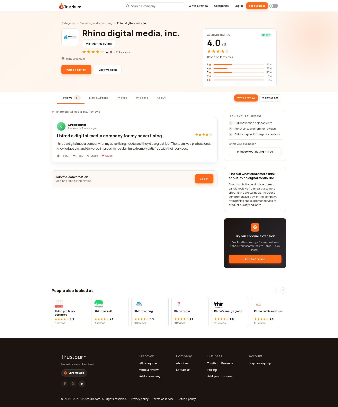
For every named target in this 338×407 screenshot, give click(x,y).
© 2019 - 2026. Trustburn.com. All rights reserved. (94, 399)
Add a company (149, 376)
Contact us (183, 370)
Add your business (219, 376)
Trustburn (74, 356)
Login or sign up (260, 363)
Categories (221, 6)
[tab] (70, 98)
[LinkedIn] (81, 383)
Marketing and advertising (96, 23)
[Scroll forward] (283, 290)
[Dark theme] (274, 6)
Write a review (198, 6)
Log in (239, 6)
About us (182, 363)
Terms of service (163, 399)
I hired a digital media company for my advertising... (111, 136)
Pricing (212, 370)
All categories (148, 363)
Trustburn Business (220, 363)
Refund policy (187, 399)
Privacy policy (139, 399)
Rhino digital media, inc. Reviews (78, 111)
